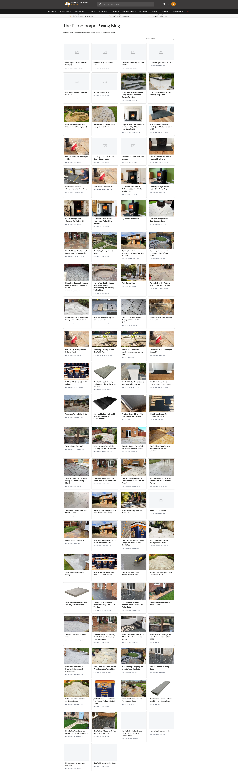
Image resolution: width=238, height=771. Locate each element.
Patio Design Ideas (128, 283)
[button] (173, 4)
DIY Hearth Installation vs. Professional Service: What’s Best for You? (132, 189)
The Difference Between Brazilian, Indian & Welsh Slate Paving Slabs (132, 604)
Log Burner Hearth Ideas (130, 219)
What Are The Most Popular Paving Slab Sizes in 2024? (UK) (131, 319)
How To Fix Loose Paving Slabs (105, 763)
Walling (115, 11)
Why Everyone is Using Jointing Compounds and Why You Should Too (133, 542)
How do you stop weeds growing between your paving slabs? (132, 352)
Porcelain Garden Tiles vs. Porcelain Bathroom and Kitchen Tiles (74, 669)
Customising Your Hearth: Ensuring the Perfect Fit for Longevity (103, 221)
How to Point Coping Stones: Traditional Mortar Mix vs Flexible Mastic (132, 733)
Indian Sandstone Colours (74, 540)
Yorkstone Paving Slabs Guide (76, 414)
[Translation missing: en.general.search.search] (173, 38)
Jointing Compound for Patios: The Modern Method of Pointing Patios (105, 701)
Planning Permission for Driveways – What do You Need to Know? (133, 253)
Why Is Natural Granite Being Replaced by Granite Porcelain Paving (160, 480)
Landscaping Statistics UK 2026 (161, 63)
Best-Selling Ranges (128, 11)
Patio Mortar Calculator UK (103, 187)
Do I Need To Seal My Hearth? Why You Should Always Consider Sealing (104, 416)
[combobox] (126, 4)
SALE (188, 11)
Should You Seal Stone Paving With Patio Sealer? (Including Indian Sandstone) (104, 636)
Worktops (165, 11)
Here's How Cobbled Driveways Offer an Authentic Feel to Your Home (76, 285)
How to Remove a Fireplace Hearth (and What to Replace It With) (161, 126)
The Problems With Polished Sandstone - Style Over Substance (160, 448)
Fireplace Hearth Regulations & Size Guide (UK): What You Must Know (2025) (133, 126)
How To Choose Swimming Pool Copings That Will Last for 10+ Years (105, 384)
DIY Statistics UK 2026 (102, 92)
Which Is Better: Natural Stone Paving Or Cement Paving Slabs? (76, 480)
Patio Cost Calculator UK (159, 510)
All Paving (51, 11)
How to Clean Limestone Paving (133, 763)
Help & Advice (177, 11)
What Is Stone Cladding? (74, 446)
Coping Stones (102, 11)
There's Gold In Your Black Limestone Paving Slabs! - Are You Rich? (104, 604)
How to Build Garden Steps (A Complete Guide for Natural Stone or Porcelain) (132, 94)
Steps (91, 11)
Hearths (154, 11)
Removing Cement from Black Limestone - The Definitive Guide (160, 253)
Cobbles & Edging (79, 11)
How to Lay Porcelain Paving (160, 731)
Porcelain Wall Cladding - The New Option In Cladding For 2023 (160, 636)
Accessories (143, 11)
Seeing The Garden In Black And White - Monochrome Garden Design (133, 636)
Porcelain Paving (64, 11)
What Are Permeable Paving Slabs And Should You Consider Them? (133, 480)
